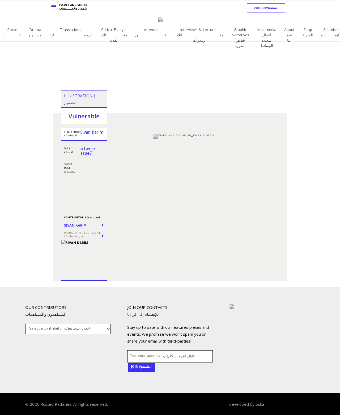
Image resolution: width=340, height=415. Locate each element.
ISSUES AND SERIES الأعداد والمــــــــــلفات (73, 7)
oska (260, 404)
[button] (266, 7)
